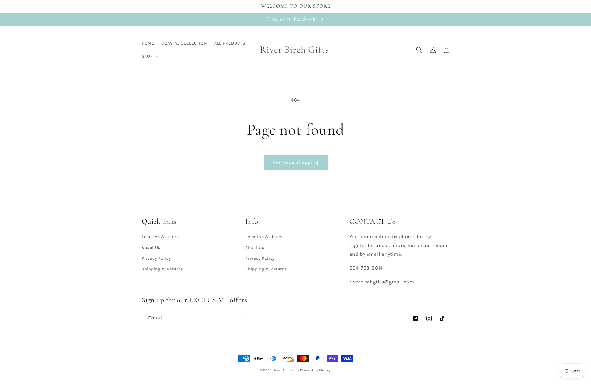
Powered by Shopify (315, 370)
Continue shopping (295, 162)
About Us (151, 247)
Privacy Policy (156, 258)
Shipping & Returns (162, 269)
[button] (149, 56)
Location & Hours (160, 236)
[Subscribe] (245, 318)
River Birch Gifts (286, 370)
